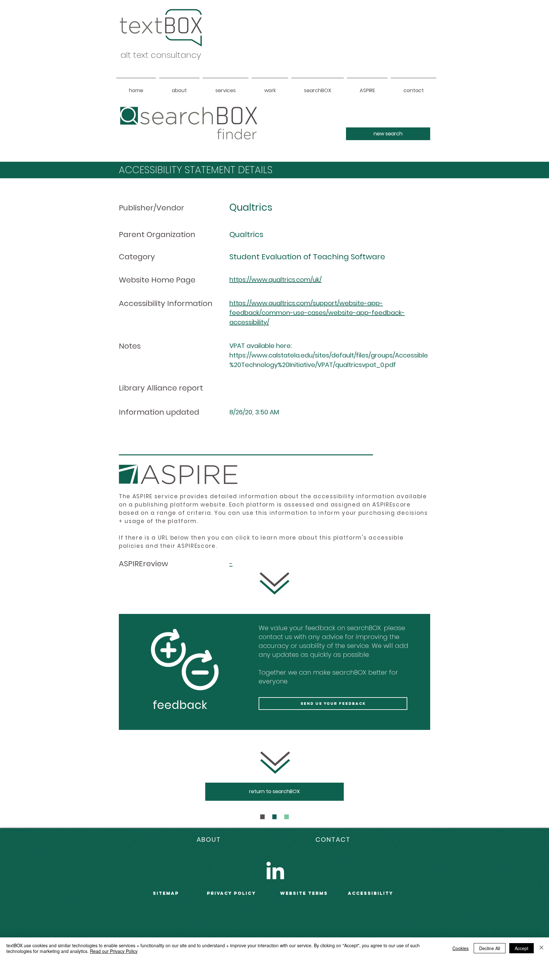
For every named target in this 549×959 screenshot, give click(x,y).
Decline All (489, 948)
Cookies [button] (460, 948)
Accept (521, 948)
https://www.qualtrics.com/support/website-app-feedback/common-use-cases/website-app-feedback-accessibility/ (317, 313)
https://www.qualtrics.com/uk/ (275, 279)
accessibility (370, 893)
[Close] (541, 948)
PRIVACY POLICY (231, 893)
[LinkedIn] (275, 870)
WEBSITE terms (304, 893)
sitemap (166, 893)
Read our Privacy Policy (114, 951)
